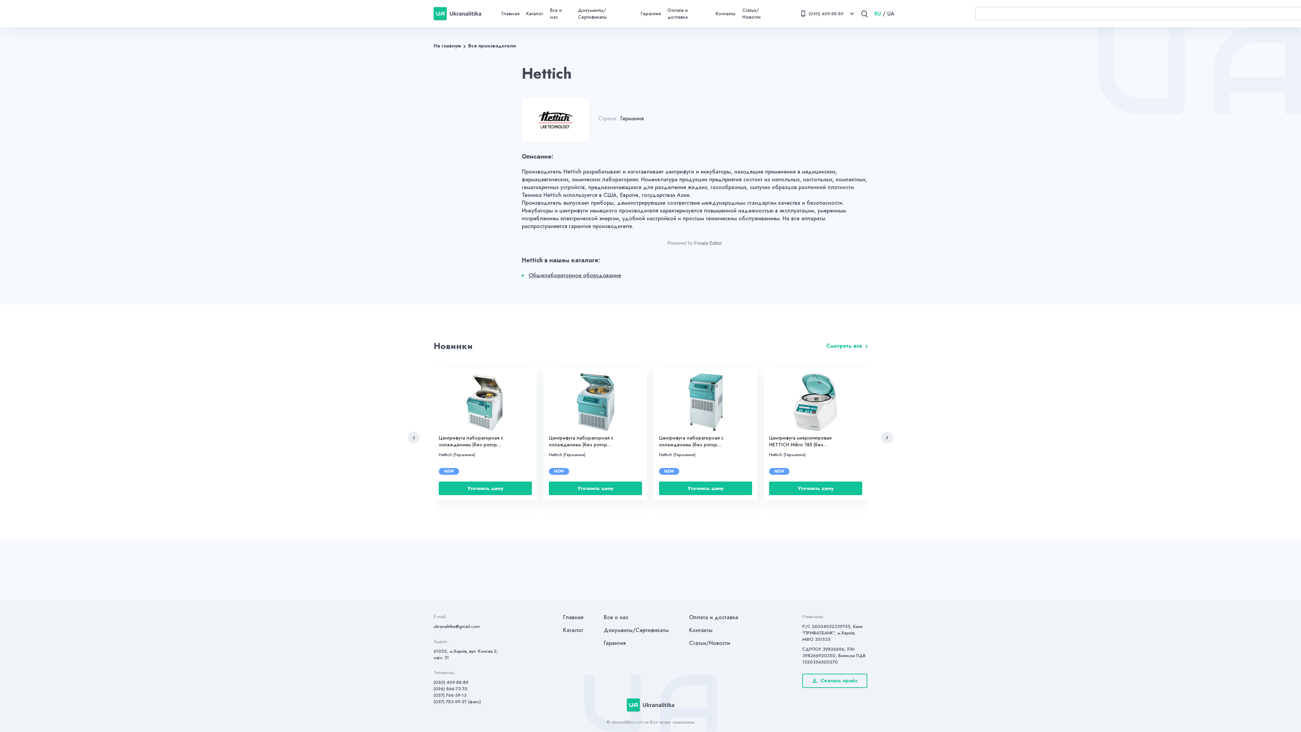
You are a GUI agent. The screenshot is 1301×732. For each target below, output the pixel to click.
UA (890, 14)
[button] (414, 438)
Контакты (726, 13)
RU (877, 14)
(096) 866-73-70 (451, 689)
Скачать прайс (839, 680)
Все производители (492, 45)
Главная (510, 13)
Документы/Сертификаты (592, 13)
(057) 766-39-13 (450, 695)
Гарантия (651, 13)
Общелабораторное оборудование (575, 275)
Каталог (534, 13)
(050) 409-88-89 (451, 682)
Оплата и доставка (677, 13)
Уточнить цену (485, 488)
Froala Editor (708, 243)
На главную (447, 45)
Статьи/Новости (751, 13)
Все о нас (556, 13)
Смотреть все (844, 346)
